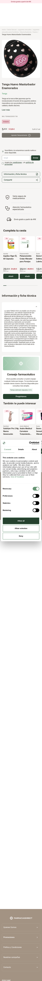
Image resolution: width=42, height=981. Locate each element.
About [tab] (34, 449)
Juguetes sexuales (24, 30)
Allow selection (21, 528)
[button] (21, 937)
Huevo (35, 32)
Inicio (4, 30)
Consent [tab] (7, 449)
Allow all (21, 521)
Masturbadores (25, 32)
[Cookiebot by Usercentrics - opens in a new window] (29, 443)
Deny (21, 536)
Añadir (11, 276)
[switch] (36, 496)
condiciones (17, 162)
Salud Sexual (11, 30)
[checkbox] (3, 163)
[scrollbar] (20, 285)
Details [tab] (21, 449)
